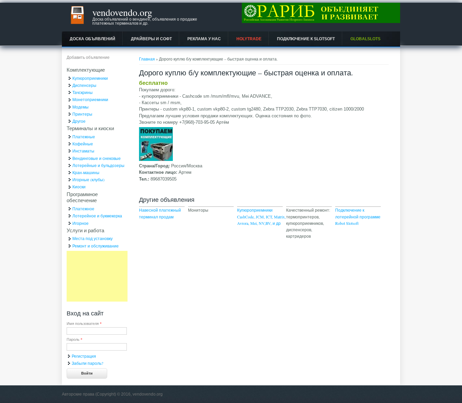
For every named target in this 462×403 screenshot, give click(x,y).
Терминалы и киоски (90, 128)
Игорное (80, 223)
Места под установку (92, 238)
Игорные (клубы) (88, 179)
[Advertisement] (97, 276)
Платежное (83, 208)
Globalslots (365, 39)
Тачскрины (82, 92)
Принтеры (82, 114)
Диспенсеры (84, 85)
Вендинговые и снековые (96, 158)
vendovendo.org (122, 12)
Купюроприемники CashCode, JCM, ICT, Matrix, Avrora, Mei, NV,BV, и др (261, 216)
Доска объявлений (92, 39)
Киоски (79, 186)
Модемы (80, 107)
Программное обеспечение (82, 197)
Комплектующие (86, 69)
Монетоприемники (90, 99)
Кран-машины (85, 172)
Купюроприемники (90, 78)
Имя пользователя (84, 323)
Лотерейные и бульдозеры (98, 165)
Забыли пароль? (87, 363)
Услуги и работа (85, 230)
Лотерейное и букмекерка (97, 215)
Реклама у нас (204, 39)
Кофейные (82, 143)
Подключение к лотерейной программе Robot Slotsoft (357, 216)
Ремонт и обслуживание (95, 245)
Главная (147, 59)
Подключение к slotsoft (306, 39)
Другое (79, 121)
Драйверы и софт (151, 39)
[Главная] (77, 25)
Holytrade (248, 39)
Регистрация (84, 356)
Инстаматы (83, 150)
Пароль (75, 339)
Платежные (83, 136)
